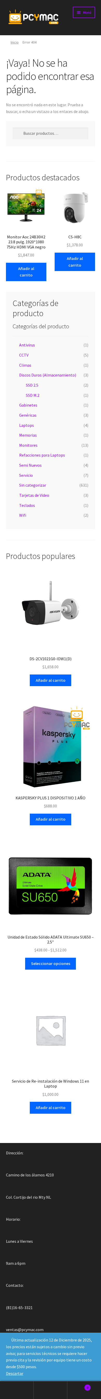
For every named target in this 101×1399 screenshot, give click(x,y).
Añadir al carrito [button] (26, 272)
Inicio (15, 42)
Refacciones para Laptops (42, 455)
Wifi (22, 515)
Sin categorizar (32, 485)
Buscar (50, 1390)
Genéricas (28, 415)
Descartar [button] (14, 1373)
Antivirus (27, 344)
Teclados (27, 505)
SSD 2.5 (32, 385)
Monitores (28, 445)
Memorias (28, 435)
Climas (25, 365)
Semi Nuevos (30, 465)
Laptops (26, 425)
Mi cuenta (17, 1390)
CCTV (23, 355)
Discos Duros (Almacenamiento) (47, 375)
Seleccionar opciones (50, 963)
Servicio (26, 475)
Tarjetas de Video (34, 495)
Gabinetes (28, 405)
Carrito (77, 1385)
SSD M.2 (32, 395)
